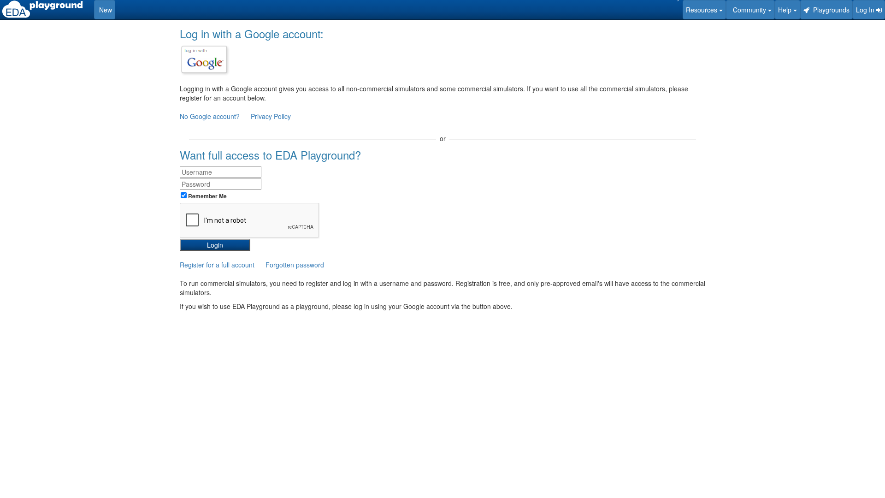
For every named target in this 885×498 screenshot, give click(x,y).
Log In (866, 9)
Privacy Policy (271, 116)
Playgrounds (829, 9)
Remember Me (207, 196)
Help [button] (785, 9)
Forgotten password (295, 264)
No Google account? (211, 116)
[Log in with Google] (204, 59)
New (104, 9)
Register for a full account (217, 264)
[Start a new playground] (42, 9)
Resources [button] (702, 9)
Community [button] (748, 9)
